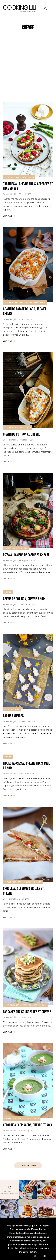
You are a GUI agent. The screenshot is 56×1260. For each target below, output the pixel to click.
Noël (17, 709)
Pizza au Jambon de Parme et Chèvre (26, 555)
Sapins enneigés (13, 716)
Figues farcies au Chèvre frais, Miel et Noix (26, 766)
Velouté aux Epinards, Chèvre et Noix (27, 1125)
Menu (52, 8)
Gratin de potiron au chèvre (21, 434)
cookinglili (11, 194)
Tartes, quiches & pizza (16, 548)
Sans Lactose (26, 302)
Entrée (18, 177)
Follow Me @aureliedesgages (9, 1192)
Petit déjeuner (11, 1005)
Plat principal (11, 302)
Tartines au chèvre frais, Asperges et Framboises (28, 186)
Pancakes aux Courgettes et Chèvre (27, 1012)
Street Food (10, 882)
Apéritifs (8, 177)
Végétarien (28, 177)
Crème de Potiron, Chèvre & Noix (24, 599)
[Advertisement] (28, 66)
